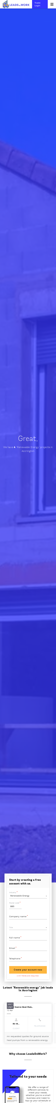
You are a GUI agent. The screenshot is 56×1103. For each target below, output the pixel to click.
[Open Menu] (52, 4)
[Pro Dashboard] (16, 4)
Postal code (14, 903)
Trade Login (37, 4)
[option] (28, 1023)
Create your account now (28, 969)
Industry (12, 892)
